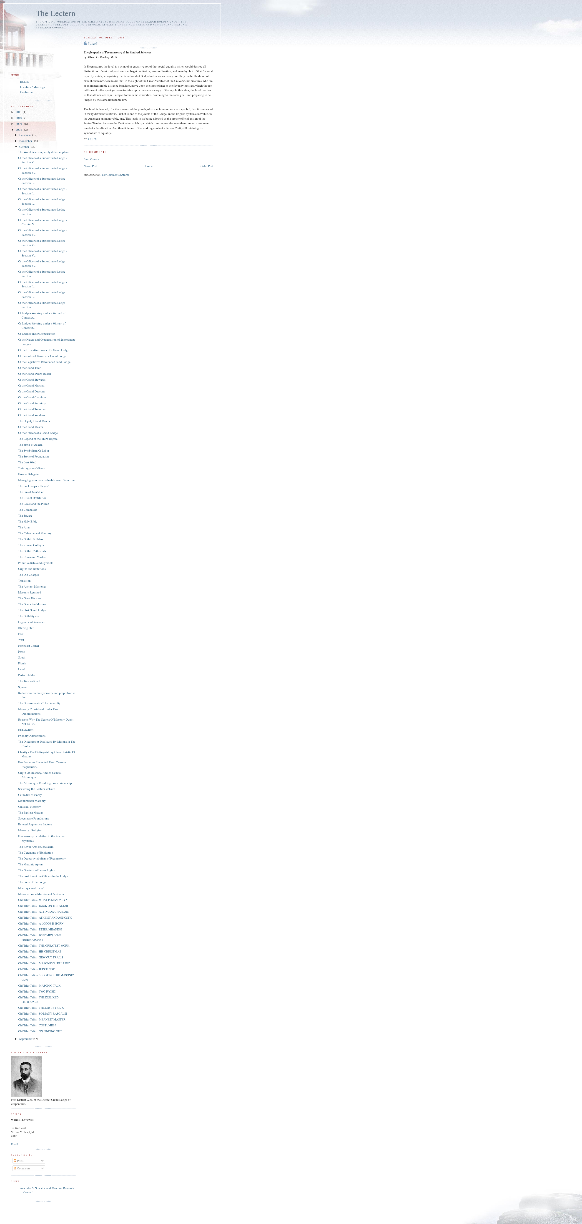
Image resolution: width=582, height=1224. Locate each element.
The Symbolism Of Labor (33, 450)
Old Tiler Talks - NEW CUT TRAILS (40, 957)
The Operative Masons (32, 604)
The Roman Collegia (31, 545)
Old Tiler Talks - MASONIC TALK (39, 985)
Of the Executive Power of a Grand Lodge (43, 350)
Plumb (22, 663)
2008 (19, 130)
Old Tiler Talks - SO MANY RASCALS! (42, 1013)
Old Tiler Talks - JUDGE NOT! (36, 969)
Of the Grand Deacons (31, 391)
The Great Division (30, 598)
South (21, 657)
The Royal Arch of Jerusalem (35, 846)
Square (22, 687)
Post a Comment (92, 159)
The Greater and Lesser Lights (36, 870)
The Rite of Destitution (32, 498)
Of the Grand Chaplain (32, 397)
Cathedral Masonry (30, 795)
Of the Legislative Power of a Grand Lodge (44, 362)
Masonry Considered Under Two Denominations (38, 711)
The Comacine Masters (32, 557)
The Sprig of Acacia (30, 444)
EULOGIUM (26, 730)
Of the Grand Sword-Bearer (34, 374)
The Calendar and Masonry (35, 533)
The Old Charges (28, 575)
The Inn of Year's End (31, 492)
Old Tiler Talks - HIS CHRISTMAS (39, 951)
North (21, 651)
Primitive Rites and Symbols (35, 563)
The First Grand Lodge (32, 610)
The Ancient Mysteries (32, 586)
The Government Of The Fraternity (39, 703)
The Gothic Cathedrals (32, 551)
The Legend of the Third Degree (38, 439)
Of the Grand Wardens (31, 415)
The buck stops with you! (33, 486)
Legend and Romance (31, 622)
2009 (19, 124)
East (20, 634)
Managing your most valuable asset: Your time (46, 480)
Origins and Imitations (32, 569)
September (26, 1039)
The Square (25, 515)
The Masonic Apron (30, 864)
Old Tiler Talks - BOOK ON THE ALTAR (43, 906)
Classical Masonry (29, 806)
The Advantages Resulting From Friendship (45, 783)
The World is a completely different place (43, 152)
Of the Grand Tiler (29, 368)
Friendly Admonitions (31, 736)
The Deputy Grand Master (34, 421)
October (24, 147)
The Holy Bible (27, 521)
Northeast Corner (28, 645)
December (25, 135)
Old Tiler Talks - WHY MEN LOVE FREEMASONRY (39, 937)
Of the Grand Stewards (31, 379)
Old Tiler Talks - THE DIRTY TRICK (41, 1007)
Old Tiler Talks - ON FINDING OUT (40, 1031)
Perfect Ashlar (26, 675)
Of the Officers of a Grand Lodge (38, 433)
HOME (24, 82)
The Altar (24, 527)
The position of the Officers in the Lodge (43, 876)
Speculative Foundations (33, 818)
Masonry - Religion (30, 830)
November (26, 141)
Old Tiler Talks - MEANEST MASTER (41, 1019)
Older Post (207, 166)
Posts (19, 1161)
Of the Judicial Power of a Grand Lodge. (42, 356)
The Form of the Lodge (32, 882)
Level (92, 43)
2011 (19, 112)
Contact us (26, 92)
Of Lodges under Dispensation (36, 334)
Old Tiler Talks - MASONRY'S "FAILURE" (44, 963)
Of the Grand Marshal (31, 385)
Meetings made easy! (31, 888)
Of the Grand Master (30, 427)
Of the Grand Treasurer (32, 409)
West (21, 640)
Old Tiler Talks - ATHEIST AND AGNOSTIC (45, 917)
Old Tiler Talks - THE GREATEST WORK (43, 945)
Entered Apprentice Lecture (35, 824)
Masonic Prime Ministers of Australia (41, 894)
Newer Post (90, 166)
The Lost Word (27, 462)
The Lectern (55, 13)
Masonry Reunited (29, 592)
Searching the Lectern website (36, 789)
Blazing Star (25, 628)
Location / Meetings (32, 87)
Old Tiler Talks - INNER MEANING (40, 929)
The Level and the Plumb (33, 504)
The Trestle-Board (29, 681)
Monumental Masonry (32, 801)
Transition (24, 580)
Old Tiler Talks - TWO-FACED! (37, 991)
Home (149, 166)
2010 (19, 118)
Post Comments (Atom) (114, 175)
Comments (23, 1168)
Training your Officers (31, 468)
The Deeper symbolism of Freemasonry (42, 858)
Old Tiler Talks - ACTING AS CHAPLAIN (43, 912)
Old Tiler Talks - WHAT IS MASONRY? (42, 900)
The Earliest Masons (30, 812)
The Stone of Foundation (33, 456)
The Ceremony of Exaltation (35, 852)
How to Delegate (28, 474)
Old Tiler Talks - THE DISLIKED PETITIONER (38, 999)
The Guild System (29, 616)
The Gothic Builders (30, 539)
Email (14, 1144)
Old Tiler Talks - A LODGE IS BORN (40, 923)
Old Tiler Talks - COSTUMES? (37, 1025)
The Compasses (27, 510)
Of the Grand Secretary (32, 403)
